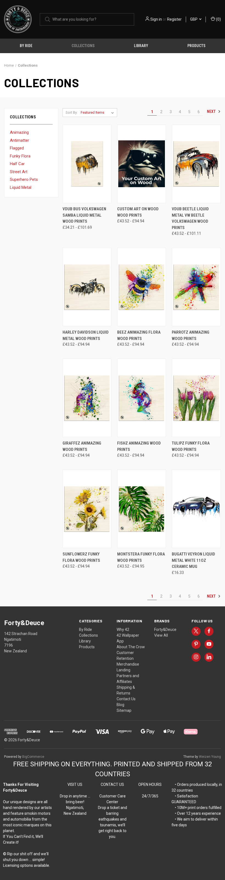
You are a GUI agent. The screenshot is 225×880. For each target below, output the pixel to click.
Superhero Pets (24, 179)
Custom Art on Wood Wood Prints (138, 212)
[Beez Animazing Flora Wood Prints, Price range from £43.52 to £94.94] (141, 287)
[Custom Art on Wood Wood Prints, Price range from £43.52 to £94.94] (141, 164)
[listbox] (98, 112)
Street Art (18, 171)
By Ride (26, 45)
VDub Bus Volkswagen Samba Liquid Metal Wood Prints (84, 215)
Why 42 (123, 629)
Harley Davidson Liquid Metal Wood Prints (86, 335)
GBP (194, 19)
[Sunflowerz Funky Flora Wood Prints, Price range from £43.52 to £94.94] (87, 509)
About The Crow (131, 647)
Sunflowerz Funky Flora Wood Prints (81, 557)
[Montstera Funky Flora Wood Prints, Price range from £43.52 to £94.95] (141, 509)
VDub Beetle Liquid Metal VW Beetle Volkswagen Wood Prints (190, 218)
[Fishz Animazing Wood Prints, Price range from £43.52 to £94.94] (141, 398)
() (218, 19)
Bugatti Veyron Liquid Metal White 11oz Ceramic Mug (193, 560)
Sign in (156, 19)
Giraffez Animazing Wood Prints (82, 446)
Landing (123, 670)
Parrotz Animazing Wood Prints (190, 335)
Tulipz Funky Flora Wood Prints (191, 446)
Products (196, 45)
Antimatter (19, 140)
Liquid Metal (20, 187)
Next (211, 111)
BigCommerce (33, 757)
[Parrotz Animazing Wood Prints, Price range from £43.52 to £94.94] (196, 287)
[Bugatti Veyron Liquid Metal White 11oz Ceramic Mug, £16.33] (196, 509)
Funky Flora (20, 156)
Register (174, 19)
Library (141, 45)
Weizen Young (210, 757)
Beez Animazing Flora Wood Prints (139, 335)
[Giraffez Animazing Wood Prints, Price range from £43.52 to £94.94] (87, 398)
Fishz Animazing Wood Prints (139, 446)
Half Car (17, 163)
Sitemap (124, 710)
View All (161, 635)
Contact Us (126, 699)
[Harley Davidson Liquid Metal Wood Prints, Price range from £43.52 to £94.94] (87, 287)
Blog (120, 704)
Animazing (19, 132)
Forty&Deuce (165, 629)
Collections (83, 45)
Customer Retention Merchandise (128, 658)
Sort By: (72, 112)
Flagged (17, 148)
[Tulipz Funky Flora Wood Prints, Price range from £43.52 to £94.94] (196, 398)
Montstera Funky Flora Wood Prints (141, 557)
